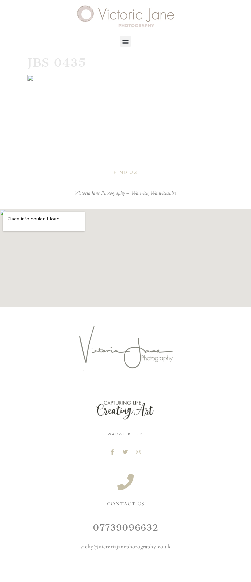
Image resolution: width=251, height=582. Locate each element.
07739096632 (125, 527)
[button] (125, 41)
